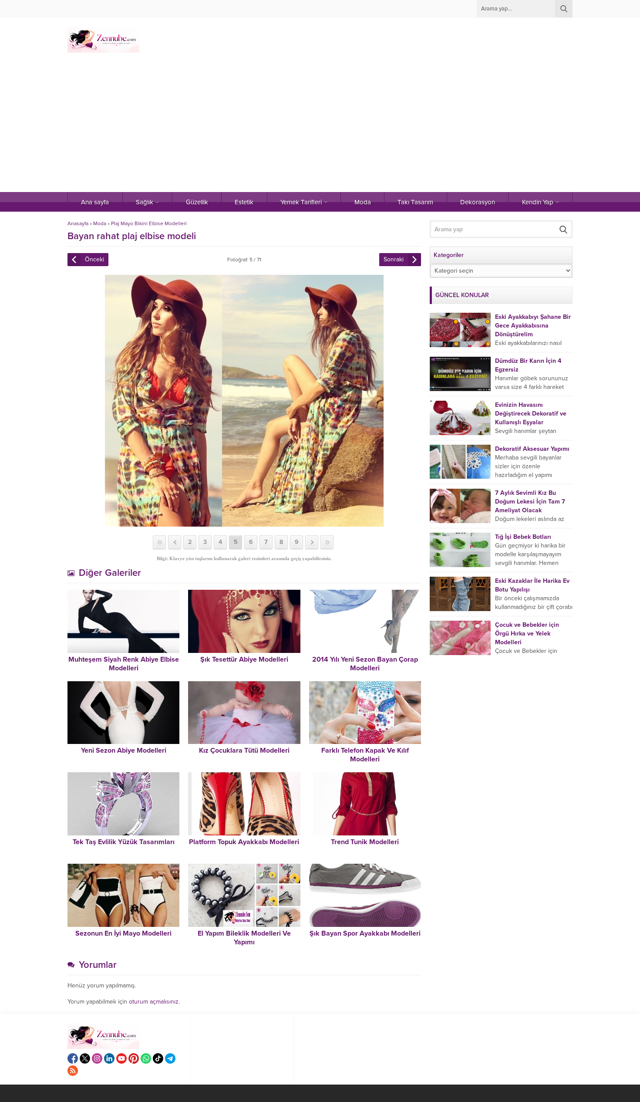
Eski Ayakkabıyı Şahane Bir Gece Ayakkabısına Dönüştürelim (533, 325)
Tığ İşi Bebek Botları (523, 537)
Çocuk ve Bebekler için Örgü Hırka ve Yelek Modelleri (527, 633)
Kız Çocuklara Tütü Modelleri (244, 750)
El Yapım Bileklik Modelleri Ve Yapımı (244, 938)
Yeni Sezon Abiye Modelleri (123, 750)
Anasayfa (77, 223)
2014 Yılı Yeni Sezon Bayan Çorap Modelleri (365, 664)
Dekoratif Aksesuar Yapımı (532, 449)
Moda (99, 223)
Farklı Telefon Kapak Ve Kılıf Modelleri (365, 755)
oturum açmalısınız (154, 1001)
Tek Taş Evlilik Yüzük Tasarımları (124, 842)
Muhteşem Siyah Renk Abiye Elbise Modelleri (123, 664)
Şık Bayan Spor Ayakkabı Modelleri (365, 933)
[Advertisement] (320, 127)
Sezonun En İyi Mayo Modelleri (123, 933)
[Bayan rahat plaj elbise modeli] (244, 523)
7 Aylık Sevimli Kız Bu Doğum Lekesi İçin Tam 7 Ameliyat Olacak (530, 501)
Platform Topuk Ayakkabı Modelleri (244, 842)
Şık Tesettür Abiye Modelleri (244, 659)
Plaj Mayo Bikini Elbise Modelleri (149, 223)
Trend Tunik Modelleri (365, 842)
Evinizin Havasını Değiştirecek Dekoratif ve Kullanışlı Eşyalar (530, 413)
